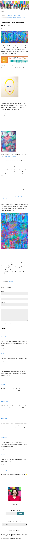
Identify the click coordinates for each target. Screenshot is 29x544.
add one (11, 281)
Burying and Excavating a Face (9, 156)
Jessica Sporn (4, 418)
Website (3, 302)
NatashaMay (4, 470)
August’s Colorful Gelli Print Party (13, 15)
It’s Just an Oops (7, 198)
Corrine (3, 384)
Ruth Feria (3, 336)
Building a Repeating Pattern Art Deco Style (16, 17)
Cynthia (3, 354)
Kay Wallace (4, 437)
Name (3, 291)
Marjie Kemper (4, 455)
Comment (3, 308)
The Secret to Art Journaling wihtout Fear (13, 196)
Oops (4, 200)
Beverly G (3, 367)
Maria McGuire (4, 401)
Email (2, 297)
